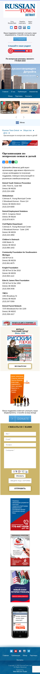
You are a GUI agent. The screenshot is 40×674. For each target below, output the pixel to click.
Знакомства (33, 91)
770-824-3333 (20, 61)
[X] (13, 162)
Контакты (28, 96)
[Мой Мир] (10, 162)
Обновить (20, 476)
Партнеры (19, 96)
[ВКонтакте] (3, 162)
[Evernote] (16, 162)
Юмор (10, 96)
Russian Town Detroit (10, 130)
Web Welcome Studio (20, 671)
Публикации (22, 91)
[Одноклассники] (6, 162)
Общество (27, 130)
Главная (5, 91)
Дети (5, 133)
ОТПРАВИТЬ (20, 488)
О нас (13, 91)
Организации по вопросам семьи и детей (20, 135)
